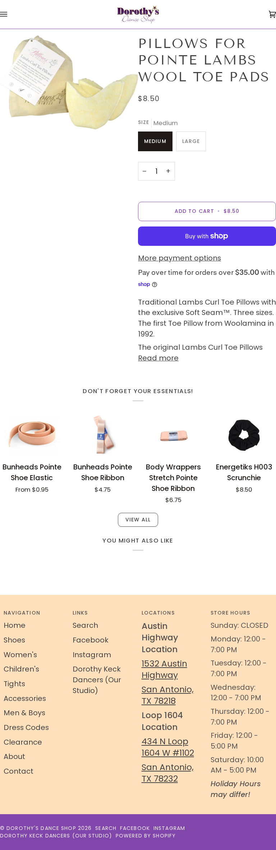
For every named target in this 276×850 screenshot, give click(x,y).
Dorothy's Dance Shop (41, 828)
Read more (158, 358)
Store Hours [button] (230, 612)
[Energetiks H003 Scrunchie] (244, 435)
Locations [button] (158, 612)
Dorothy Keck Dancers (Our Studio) (97, 679)
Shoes (14, 640)
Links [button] (80, 612)
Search (85, 625)
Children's (21, 669)
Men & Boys (24, 713)
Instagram (92, 655)
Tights (14, 684)
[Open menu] (11, 14)
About (14, 756)
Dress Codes (26, 727)
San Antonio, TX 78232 (168, 772)
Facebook (91, 640)
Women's (20, 655)
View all (138, 519)
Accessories (25, 698)
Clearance (23, 742)
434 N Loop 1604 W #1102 (168, 747)
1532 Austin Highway (164, 669)
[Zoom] (69, 82)
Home (15, 625)
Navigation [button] (22, 612)
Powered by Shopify (146, 835)
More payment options (179, 258)
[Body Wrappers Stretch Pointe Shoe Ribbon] (174, 435)
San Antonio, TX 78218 (168, 695)
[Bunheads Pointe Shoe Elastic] (32, 435)
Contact (18, 771)
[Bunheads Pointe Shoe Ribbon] (103, 435)
